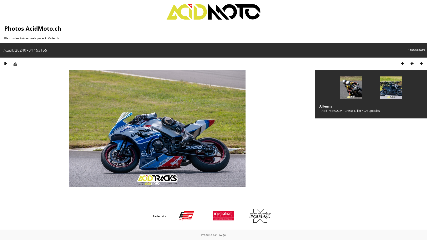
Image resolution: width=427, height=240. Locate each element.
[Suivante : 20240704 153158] (421, 63)
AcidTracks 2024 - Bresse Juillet (341, 111)
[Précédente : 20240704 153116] (412, 63)
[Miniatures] (402, 63)
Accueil (8, 50)
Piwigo (222, 235)
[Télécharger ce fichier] (15, 63)
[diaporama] (5, 63)
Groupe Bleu (372, 111)
